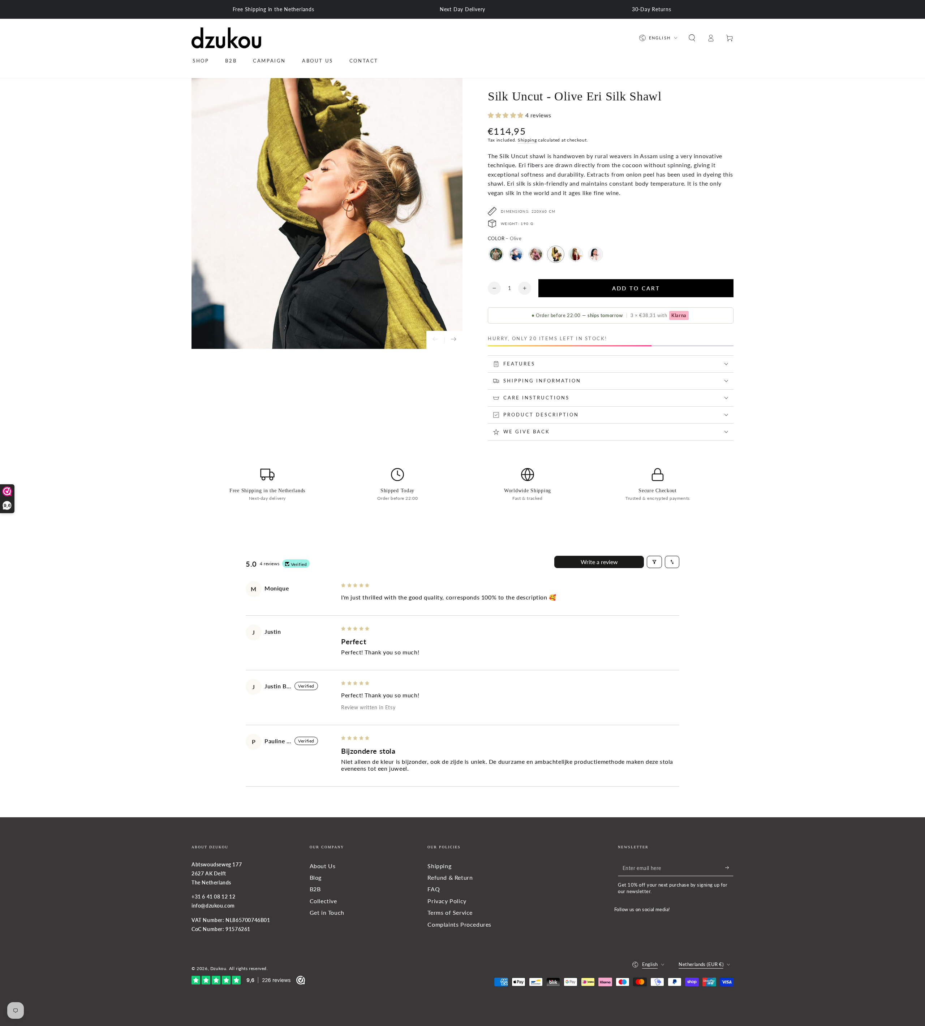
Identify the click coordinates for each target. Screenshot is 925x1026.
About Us (323, 865)
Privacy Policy (446, 900)
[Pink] (536, 254)
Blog (316, 877)
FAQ (433, 889)
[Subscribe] (729, 868)
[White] (595, 254)
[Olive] (555, 254)
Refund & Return (450, 877)
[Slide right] (453, 340)
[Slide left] (435, 340)
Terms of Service (450, 912)
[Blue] (516, 254)
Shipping (527, 140)
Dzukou (218, 968)
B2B (315, 889)
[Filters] (654, 562)
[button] (692, 38)
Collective (323, 900)
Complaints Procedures (459, 924)
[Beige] (496, 254)
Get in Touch (327, 912)
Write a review (599, 561)
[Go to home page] (226, 37)
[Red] (575, 254)
